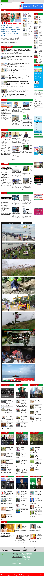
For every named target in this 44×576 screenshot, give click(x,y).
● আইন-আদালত (25, 547)
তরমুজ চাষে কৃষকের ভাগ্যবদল (37, 456)
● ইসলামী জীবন (4, 549)
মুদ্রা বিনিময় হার (36, 90)
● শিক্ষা (13, 547)
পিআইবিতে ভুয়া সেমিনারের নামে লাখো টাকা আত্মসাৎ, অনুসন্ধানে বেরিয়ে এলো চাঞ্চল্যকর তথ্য (6, 112)
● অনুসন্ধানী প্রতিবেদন (16, 550)
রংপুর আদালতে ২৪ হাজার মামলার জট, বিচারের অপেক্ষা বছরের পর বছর (21, 463)
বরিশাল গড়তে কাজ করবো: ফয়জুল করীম (23, 425)
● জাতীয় (3, 547)
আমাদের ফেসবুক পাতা (37, 137)
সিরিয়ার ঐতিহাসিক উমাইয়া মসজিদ (38, 413)
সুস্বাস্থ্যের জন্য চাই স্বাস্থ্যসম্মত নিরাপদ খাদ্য (9, 449)
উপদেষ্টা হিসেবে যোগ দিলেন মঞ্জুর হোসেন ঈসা (38, 507)
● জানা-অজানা (35, 547)
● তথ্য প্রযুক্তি (4, 550)
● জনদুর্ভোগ (25, 550)
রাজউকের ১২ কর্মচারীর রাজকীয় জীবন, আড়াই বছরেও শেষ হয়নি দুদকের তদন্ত (7, 411)
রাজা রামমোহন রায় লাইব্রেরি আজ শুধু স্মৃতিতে (24, 500)
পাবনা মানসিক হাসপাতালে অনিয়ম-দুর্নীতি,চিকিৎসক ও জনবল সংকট (6, 502)
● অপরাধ (13, 549)
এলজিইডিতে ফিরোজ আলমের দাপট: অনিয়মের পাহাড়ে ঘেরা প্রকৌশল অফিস (7, 427)
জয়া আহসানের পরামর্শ (5, 533)
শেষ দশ (36, 14)
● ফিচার (34, 549)
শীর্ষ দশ (40, 14)
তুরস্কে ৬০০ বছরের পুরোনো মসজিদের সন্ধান (38, 407)
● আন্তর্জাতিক (25, 549)
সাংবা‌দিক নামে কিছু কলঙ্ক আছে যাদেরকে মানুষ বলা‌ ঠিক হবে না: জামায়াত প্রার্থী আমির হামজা (21, 403)
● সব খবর (34, 550)
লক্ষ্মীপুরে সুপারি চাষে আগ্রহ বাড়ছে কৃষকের (38, 469)
